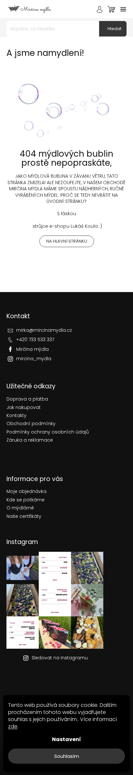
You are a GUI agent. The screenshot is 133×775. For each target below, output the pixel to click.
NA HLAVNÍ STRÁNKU (66, 241)
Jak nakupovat (23, 407)
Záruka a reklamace (29, 440)
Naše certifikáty (23, 516)
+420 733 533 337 (35, 339)
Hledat (114, 29)
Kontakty (16, 416)
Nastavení (66, 739)
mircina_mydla (33, 358)
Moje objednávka (26, 491)
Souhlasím (66, 756)
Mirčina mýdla (32, 349)
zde (12, 726)
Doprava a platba (27, 399)
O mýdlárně (20, 508)
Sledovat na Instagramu (60, 658)
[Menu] (123, 9)
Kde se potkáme (25, 500)
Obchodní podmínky (31, 424)
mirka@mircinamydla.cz (44, 330)
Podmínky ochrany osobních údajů (47, 432)
